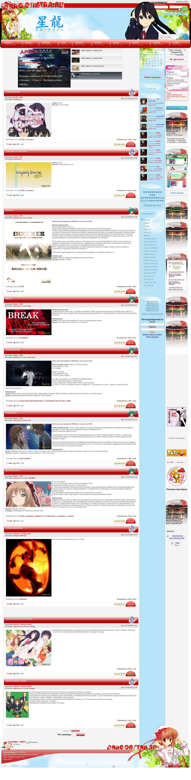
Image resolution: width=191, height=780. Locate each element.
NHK (69, 401)
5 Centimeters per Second (54, 401)
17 (161, 61)
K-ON (16, 97)
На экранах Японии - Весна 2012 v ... (156, 136)
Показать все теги (152, 205)
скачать (71, 516)
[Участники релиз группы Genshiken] (176, 456)
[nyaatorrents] (176, 438)
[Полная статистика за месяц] (92, 766)
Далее (77, 731)
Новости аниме (26, 624)
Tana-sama (31, 357)
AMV (21, 97)
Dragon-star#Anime (20, 536)
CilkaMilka (31, 478)
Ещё (169, 315)
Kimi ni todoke (25, 458)
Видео (16, 216)
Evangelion (24, 338)
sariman (32, 626)
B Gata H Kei (50, 516)
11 (143, 61)
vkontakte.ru (17, 99)
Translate (179, 55)
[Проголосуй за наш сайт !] (177, 538)
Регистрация (152, 337)
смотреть (30, 139)
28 (152, 65)
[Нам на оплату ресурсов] (167, 506)
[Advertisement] (71, 202)
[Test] (176, 187)
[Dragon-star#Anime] (32, 31)
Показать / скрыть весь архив (152, 314)
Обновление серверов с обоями (155, 178)
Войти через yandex (152, 335)
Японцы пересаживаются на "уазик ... (154, 145)
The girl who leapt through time (31, 401)
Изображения (26, 534)
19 (146, 63)
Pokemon (17, 534)
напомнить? (174, 10)
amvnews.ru (17, 218)
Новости (16, 624)
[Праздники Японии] (176, 292)
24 (161, 63)
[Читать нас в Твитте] (176, 109)
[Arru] (176, 417)
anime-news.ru (18, 626)
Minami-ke (39, 516)
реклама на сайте (182, 1)
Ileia (29, 306)
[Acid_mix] (176, 170)
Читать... (24, 84)
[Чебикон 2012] (176, 485)
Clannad (30, 516)
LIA (29, 420)
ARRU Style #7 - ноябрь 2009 (156, 119)
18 (143, 63)
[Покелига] (176, 447)
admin (10, 144)
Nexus (30, 218)
